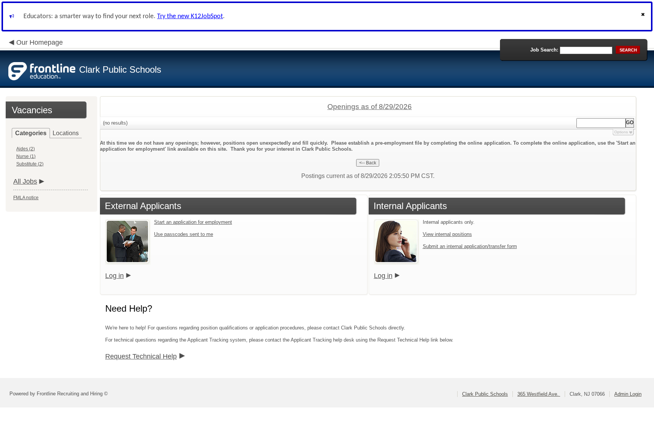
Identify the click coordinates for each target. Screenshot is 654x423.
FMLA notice (26, 197)
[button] (643, 16)
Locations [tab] (66, 133)
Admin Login (628, 394)
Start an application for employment (193, 222)
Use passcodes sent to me (183, 234)
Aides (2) (25, 148)
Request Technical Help (141, 356)
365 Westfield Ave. (538, 394)
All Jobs (25, 181)
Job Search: (544, 50)
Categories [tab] (31, 133)
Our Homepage (39, 42)
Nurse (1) (26, 156)
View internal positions (447, 234)
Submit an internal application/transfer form (470, 246)
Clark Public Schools (485, 394)
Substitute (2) (30, 164)
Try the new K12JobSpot (190, 16)
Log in (114, 275)
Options (621, 132)
